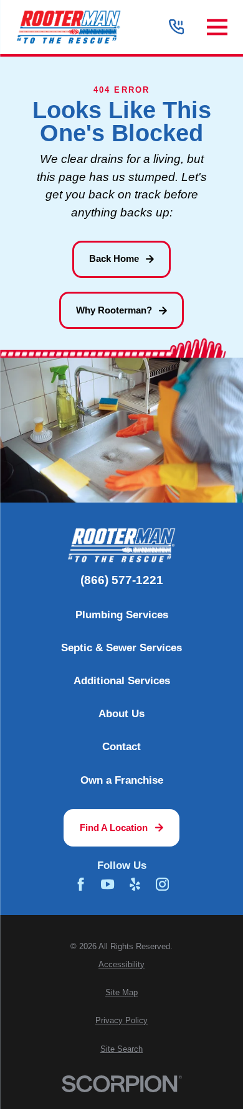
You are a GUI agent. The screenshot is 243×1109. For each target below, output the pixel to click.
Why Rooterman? (114, 310)
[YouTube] (107, 884)
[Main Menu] (217, 27)
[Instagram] (162, 884)
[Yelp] (134, 884)
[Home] (69, 27)
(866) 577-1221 (121, 581)
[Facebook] (80, 884)
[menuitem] (121, 965)
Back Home (114, 258)
